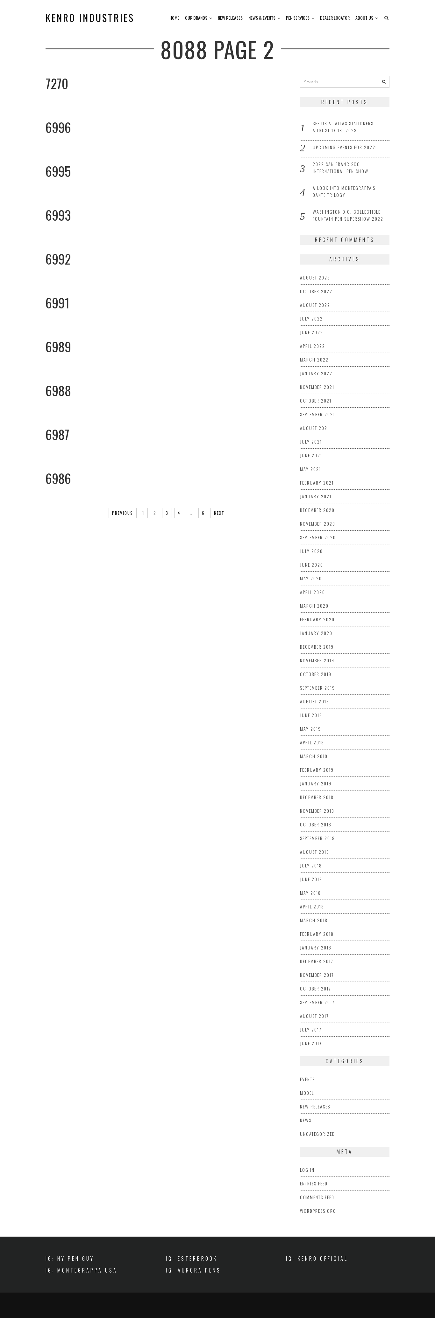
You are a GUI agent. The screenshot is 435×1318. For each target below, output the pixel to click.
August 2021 (314, 427)
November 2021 (317, 386)
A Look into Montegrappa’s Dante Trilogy (344, 191)
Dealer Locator (335, 17)
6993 (58, 214)
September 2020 (318, 537)
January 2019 (316, 783)
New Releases (230, 17)
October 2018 (316, 824)
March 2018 (314, 920)
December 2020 (317, 510)
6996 (58, 127)
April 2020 (312, 592)
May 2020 (311, 578)
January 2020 (316, 633)
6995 (58, 171)
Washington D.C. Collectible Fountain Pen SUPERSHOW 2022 (348, 215)
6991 (57, 302)
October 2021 (316, 400)
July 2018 (311, 865)
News (305, 1120)
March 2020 (314, 605)
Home (174, 17)
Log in (307, 1169)
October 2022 (316, 291)
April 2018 (312, 906)
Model (307, 1092)
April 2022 (312, 345)
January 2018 (316, 947)
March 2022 (314, 359)
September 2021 (317, 414)
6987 (57, 434)
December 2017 (316, 961)
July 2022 (311, 318)
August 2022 (315, 304)
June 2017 (311, 1043)
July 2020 (311, 551)
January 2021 (316, 496)
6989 (58, 346)
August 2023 (315, 277)
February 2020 (317, 619)
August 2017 (314, 1015)
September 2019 (317, 687)
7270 (57, 83)
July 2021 (311, 441)
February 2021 (317, 482)
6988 (58, 390)
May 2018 (310, 892)
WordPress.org (318, 1210)
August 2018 (314, 851)
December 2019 (317, 646)
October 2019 (316, 674)
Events (307, 1079)
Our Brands (196, 17)
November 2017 (317, 974)
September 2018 (317, 838)
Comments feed (317, 1197)
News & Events (261, 17)
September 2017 (317, 1002)
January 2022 (316, 373)
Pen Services (298, 17)
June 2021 (311, 455)
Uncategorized (317, 1133)
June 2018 (311, 879)
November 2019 (317, 660)
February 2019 (317, 769)
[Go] (384, 81)
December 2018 (317, 797)
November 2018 (317, 810)
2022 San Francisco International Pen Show (340, 167)
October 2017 (315, 988)
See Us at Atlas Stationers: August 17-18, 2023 (344, 127)
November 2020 (317, 523)
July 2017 (310, 1029)
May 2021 (310, 469)
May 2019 (310, 728)
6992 (58, 258)
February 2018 (317, 933)
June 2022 (311, 332)
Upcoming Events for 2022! (345, 147)
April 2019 (312, 742)
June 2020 (311, 564)
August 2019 (314, 701)
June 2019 (311, 715)
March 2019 (314, 756)
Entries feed (314, 1183)
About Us (364, 17)
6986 (58, 478)
